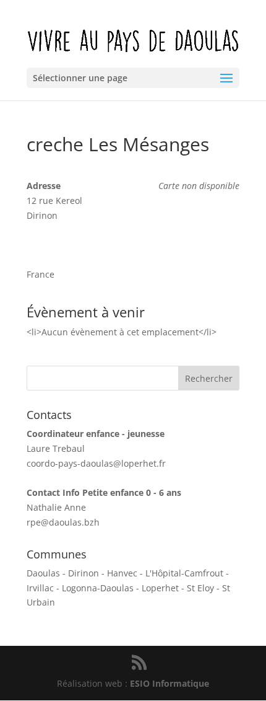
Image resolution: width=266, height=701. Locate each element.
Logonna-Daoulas (98, 588)
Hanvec (122, 573)
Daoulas (43, 573)
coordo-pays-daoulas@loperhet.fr (96, 463)
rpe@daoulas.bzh (63, 522)
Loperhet (160, 588)
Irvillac (40, 588)
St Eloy (200, 588)
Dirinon (83, 573)
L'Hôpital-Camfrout (184, 573)
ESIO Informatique (169, 683)
